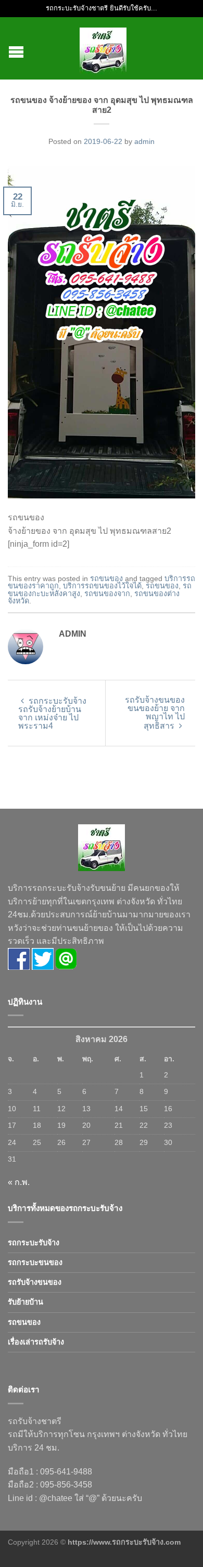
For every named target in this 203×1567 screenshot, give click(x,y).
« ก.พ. (19, 1182)
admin (144, 141)
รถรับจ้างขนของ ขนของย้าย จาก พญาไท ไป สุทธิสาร (155, 712)
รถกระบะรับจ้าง (33, 1243)
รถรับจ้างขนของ (34, 1282)
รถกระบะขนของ (35, 1262)
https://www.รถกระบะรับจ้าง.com (124, 1542)
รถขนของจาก (107, 593)
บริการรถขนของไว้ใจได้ (102, 586)
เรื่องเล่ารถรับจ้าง (36, 1342)
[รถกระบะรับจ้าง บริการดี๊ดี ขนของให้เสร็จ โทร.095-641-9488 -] (102, 48)
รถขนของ (106, 578)
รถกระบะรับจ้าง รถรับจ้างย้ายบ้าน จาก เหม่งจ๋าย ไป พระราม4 (52, 713)
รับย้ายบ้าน (25, 1302)
